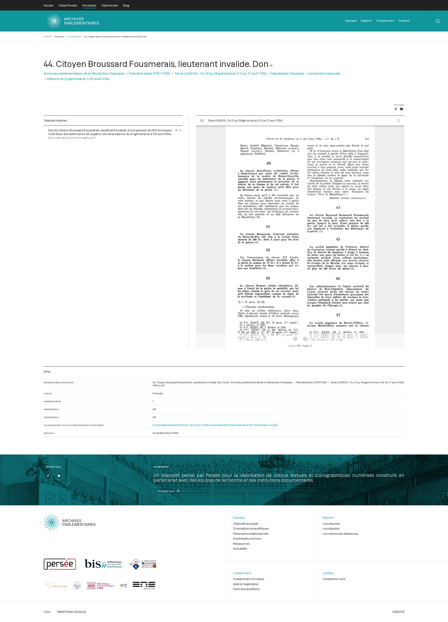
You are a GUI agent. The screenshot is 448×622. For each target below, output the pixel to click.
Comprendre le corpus (248, 578)
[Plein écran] (398, 121)
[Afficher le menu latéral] (202, 121)
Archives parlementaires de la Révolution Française (84, 73)
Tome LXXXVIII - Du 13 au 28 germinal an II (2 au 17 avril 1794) (220, 73)
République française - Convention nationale (305, 73)
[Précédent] (295, 339)
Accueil (48, 36)
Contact (404, 20)
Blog (126, 5)
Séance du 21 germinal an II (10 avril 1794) (78, 79)
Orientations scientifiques (251, 528)
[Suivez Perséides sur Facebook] (48, 476)
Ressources (241, 543)
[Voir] (271, 63)
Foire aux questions (246, 589)
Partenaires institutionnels (251, 533)
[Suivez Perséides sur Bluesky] (59, 476)
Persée (48, 5)
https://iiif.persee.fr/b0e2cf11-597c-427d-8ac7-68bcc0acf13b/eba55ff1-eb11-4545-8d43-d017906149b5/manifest (215, 424)
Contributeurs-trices (247, 538)
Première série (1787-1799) (149, 73)
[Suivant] (305, 339)
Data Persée (110, 5)
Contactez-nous (334, 578)
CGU (47, 611)
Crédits (398, 611)
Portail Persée (68, 5)
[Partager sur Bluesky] (401, 109)
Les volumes (74, 36)
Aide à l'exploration (246, 584)
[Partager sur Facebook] (395, 109)
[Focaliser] (180, 130)
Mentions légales (71, 611)
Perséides (89, 5)
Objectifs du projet (245, 523)
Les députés (331, 528)
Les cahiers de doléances (340, 533)
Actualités (240, 548)
